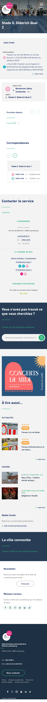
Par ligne (5, 20)
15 (22, 274)
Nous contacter (13, 673)
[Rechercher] (42, 338)
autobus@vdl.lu (23, 236)
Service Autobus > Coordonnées (23, 258)
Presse (4, 680)
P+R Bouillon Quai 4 (23, 270)
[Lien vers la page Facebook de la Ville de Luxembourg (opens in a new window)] (5, 607)
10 (20, 266)
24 (27, 266)
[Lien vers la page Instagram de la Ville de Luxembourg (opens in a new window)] (15, 607)
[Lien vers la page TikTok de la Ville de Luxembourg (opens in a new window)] (29, 607)
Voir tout (39, 74)
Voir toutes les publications (15, 526)
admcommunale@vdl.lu (14, 664)
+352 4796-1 (9, 660)
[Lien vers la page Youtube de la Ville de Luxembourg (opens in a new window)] (20, 607)
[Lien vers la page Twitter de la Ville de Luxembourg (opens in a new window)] (10, 607)
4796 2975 (26, 240)
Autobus (6, 212)
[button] (32, 112)
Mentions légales (7, 682)
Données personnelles (22, 682)
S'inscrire (25, 584)
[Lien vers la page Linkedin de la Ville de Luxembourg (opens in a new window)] (25, 607)
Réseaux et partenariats (16, 680)
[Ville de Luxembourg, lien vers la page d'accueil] (7, 13)
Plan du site (29, 680)
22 (23, 266)
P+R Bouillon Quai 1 (23, 262)
